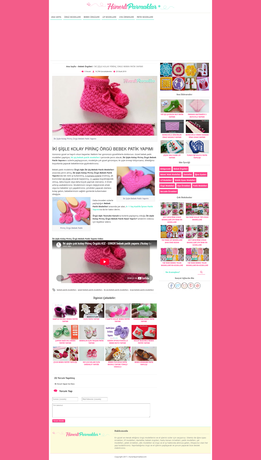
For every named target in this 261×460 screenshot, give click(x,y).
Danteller (188, 174)
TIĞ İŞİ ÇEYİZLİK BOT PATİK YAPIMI (172, 115)
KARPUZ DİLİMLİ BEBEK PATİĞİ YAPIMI (65, 320)
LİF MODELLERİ (109, 17)
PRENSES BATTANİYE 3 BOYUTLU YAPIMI (197, 115)
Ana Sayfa (71, 66)
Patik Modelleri (200, 185)
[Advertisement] (130, 40)
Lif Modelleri (166, 180)
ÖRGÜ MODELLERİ (72, 17)
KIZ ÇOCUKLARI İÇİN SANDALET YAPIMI (91, 363)
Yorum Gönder (58, 421)
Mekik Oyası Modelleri (185, 180)
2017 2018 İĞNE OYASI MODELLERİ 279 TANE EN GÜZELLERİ (172, 219)
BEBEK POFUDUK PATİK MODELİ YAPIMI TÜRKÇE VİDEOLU (118, 364)
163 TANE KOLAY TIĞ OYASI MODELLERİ (197, 218)
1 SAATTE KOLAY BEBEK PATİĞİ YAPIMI (117, 320)
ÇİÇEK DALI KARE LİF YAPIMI (172, 156)
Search (201, 272)
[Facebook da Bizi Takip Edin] (171, 286)
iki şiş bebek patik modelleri (85, 157)
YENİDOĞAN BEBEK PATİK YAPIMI (143, 320)
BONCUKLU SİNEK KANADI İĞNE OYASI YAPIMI (197, 136)
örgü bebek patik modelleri (142, 290)
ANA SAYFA (56, 17)
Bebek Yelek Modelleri (170, 174)
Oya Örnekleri (183, 185)
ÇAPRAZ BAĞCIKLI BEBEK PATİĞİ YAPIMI (65, 342)
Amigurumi (165, 169)
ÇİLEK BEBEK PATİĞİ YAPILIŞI (65, 362)
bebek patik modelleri (66, 290)
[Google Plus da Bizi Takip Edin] (197, 286)
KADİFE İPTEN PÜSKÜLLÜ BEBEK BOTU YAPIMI (117, 342)
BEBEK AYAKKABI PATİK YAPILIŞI (144, 363)
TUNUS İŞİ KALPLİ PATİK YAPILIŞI (197, 156)
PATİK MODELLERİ (145, 17)
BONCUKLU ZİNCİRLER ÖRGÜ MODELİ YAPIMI (171, 136)
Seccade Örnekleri (168, 191)
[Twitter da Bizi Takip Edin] (178, 286)
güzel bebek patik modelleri (90, 290)
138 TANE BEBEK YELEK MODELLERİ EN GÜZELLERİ (172, 264)
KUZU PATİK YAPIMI (91, 319)
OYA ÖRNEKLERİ (126, 17)
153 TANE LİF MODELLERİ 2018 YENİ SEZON (171, 241)
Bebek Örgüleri (85, 66)
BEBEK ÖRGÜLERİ (92, 17)
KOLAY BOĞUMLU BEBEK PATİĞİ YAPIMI (144, 342)
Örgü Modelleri (167, 185)
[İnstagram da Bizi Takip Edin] (184, 286)
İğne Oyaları (200, 174)
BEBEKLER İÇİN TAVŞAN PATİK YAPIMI (91, 342)
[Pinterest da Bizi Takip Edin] (191, 286)
